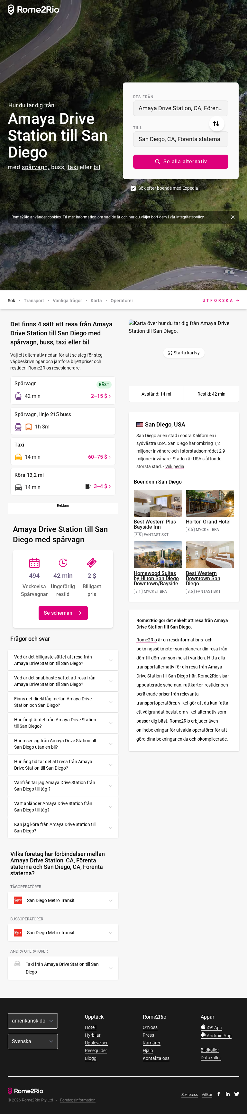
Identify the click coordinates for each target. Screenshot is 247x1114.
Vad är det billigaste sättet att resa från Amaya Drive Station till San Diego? (53, 660)
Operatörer (122, 300)
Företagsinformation (78, 1100)
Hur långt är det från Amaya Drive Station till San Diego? (55, 723)
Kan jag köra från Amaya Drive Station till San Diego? (55, 827)
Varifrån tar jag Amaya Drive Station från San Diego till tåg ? (54, 786)
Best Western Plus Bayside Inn (155, 524)
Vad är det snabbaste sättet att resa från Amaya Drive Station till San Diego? (55, 681)
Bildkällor (210, 1049)
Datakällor (211, 1057)
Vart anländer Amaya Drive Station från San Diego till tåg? (53, 806)
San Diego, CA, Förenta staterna (179, 139)
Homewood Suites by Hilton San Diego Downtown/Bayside (156, 578)
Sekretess (189, 1094)
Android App (219, 1035)
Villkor (207, 1094)
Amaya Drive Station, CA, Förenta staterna (183, 108)
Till (137, 128)
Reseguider (96, 1050)
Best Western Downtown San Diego (203, 578)
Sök (11, 300)
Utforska (218, 300)
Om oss (150, 1027)
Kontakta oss (156, 1058)
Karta (96, 300)
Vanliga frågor (67, 300)
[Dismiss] (232, 217)
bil (97, 167)
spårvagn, (36, 167)
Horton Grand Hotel (208, 522)
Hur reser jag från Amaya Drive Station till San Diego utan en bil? (55, 744)
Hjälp (148, 1050)
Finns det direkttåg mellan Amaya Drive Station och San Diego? (53, 702)
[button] (180, 162)
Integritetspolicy (190, 217)
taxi (73, 167)
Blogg (90, 1058)
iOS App (214, 1027)
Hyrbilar (93, 1035)
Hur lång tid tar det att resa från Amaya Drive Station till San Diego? (53, 765)
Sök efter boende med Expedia (168, 188)
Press (148, 1035)
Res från (143, 97)
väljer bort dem (154, 217)
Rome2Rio (146, 639)
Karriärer (151, 1042)
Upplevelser (96, 1042)
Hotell (90, 1027)
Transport (34, 300)
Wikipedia (174, 466)
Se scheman (58, 613)
